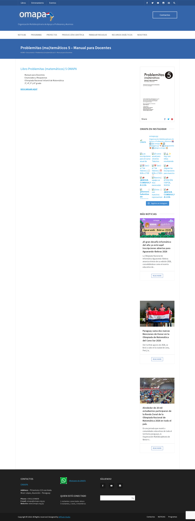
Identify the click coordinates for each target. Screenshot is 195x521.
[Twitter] (152, 3)
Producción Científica (73, 35)
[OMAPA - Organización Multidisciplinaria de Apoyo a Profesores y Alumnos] (36, 21)
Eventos (52, 3)
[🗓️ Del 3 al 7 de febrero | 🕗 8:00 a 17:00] (145, 169)
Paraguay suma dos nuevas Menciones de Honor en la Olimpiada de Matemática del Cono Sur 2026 (156, 335)
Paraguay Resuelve (98, 35)
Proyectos (52, 35)
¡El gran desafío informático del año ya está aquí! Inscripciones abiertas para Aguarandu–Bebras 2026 (157, 246)
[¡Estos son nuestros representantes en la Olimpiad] (157, 193)
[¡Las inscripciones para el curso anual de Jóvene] (145, 157)
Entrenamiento (37, 3)
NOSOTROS (142, 35)
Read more (157, 276)
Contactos (165, 14)
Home (23, 52)
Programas (36, 35)
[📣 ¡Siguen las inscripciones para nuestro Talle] (169, 169)
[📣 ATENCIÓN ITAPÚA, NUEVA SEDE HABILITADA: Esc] (169, 181)
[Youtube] (158, 3)
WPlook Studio (64, 517)
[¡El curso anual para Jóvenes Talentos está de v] (157, 157)
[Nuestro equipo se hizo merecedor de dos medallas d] (157, 181)
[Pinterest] (172, 119)
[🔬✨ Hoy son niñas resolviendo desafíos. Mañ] (169, 157)
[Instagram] (163, 3)
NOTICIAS (22, 35)
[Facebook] (147, 3)
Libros (23, 3)
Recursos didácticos (122, 35)
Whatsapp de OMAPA (77, 480)
